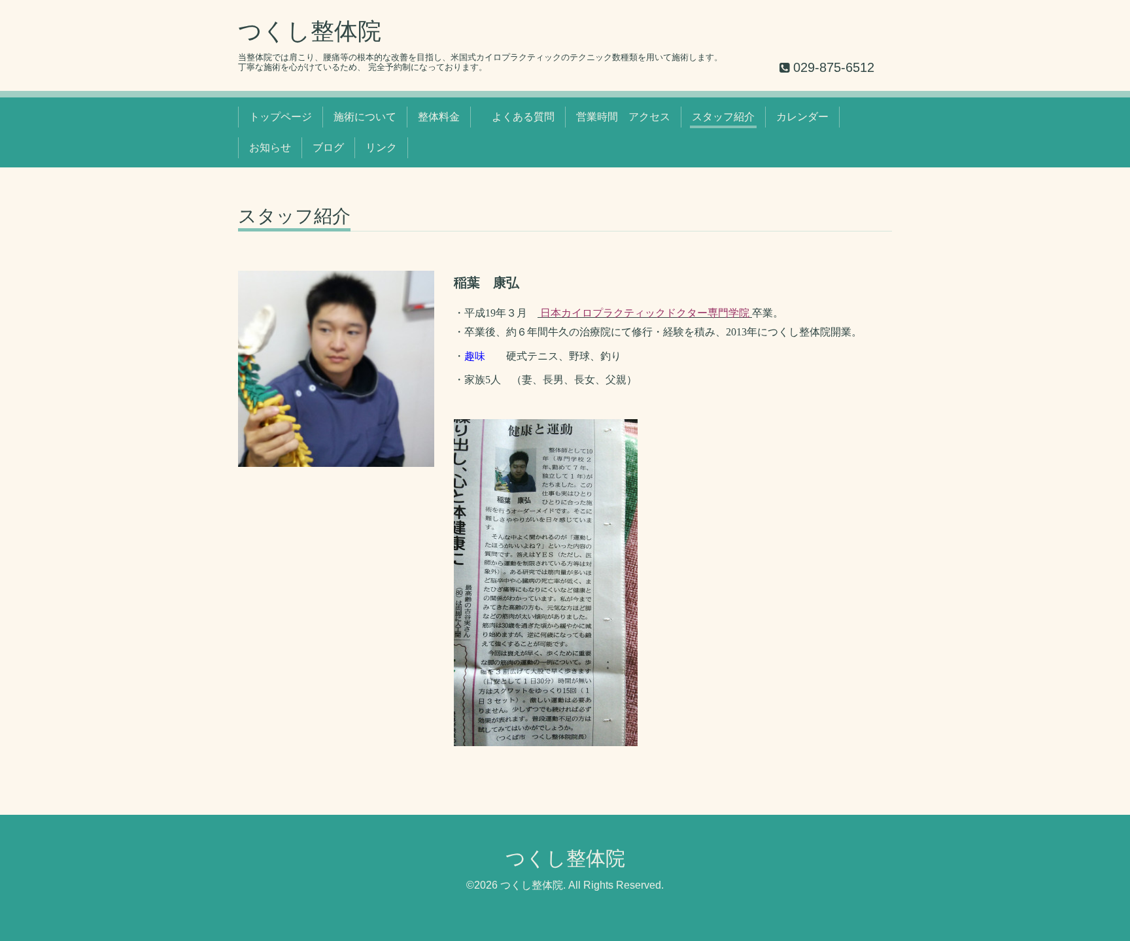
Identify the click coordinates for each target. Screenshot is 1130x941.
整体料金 (439, 116)
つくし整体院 (321, 31)
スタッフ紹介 (723, 116)
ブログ (328, 147)
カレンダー (802, 116)
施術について (365, 116)
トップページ (280, 116)
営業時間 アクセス (623, 116)
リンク (381, 147)
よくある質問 (518, 116)
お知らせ (270, 147)
